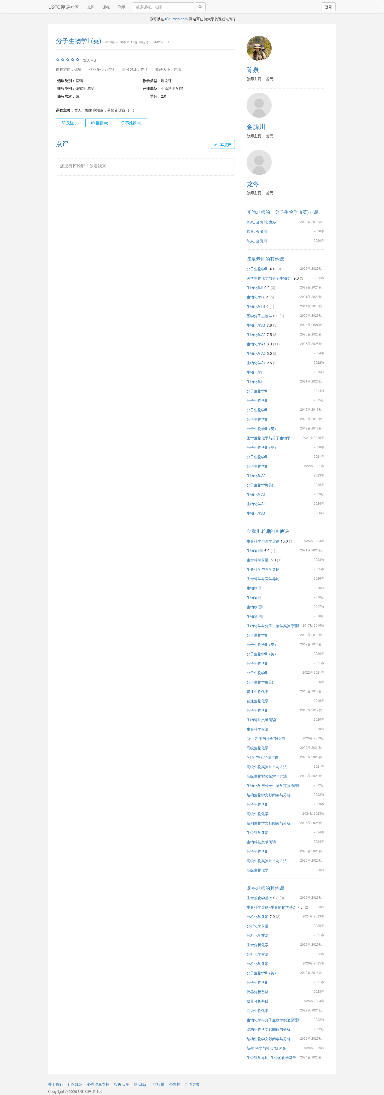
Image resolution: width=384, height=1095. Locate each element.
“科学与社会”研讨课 (262, 757)
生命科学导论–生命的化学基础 (271, 907)
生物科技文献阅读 (261, 719)
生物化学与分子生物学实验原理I (273, 625)
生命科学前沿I (258, 559)
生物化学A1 (256, 325)
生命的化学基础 (259, 897)
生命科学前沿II (259, 832)
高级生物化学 (258, 747)
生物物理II (255, 550)
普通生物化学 (258, 691)
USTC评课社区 (63, 6)
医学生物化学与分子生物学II (270, 278)
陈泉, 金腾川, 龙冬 (261, 222)
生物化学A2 (256, 334)
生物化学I (254, 296)
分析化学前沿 (258, 916)
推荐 (101, 122)
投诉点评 (121, 1084)
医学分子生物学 (259, 315)
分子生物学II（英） (262, 428)
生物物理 (254, 588)
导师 (121, 6)
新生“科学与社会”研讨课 (266, 738)
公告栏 (174, 1084)
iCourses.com (176, 18)
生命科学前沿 (258, 729)
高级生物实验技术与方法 (267, 766)
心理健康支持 (98, 1084)
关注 (72, 122)
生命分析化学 (258, 944)
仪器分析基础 (258, 991)
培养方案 (192, 1084)
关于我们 (55, 1084)
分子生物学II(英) (260, 484)
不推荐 (132, 122)
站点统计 (141, 1084)
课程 (106, 6)
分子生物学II (257, 268)
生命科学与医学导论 (263, 541)
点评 (91, 6)
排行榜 (158, 1084)
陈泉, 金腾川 (257, 231)
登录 (328, 6)
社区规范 (75, 1084)
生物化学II (255, 287)
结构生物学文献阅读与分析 (268, 794)
